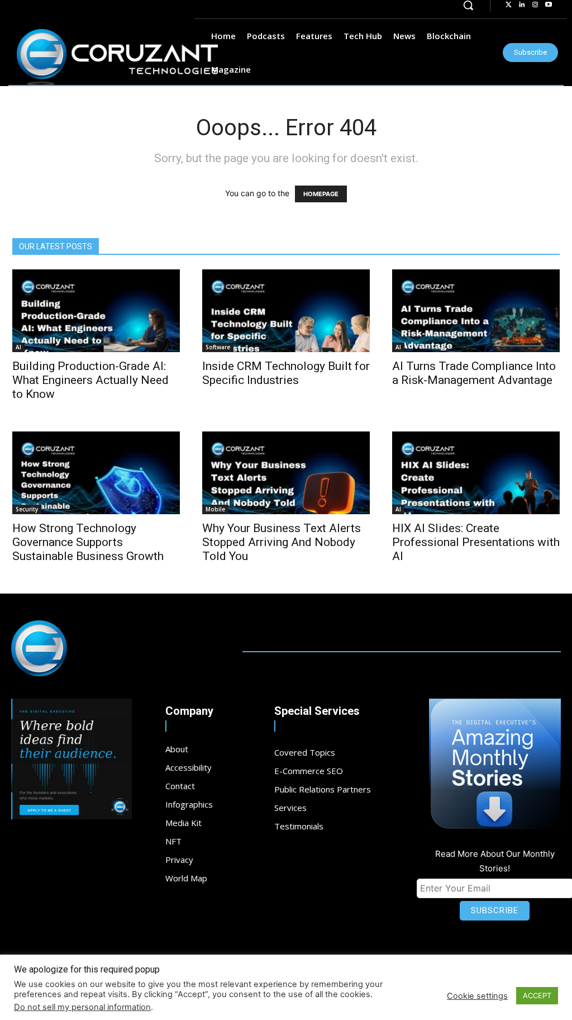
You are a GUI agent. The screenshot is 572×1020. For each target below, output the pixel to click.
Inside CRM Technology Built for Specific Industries (286, 373)
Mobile (215, 509)
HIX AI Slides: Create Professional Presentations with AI (476, 542)
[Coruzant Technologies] (117, 57)
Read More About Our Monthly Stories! (495, 861)
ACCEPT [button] (537, 995)
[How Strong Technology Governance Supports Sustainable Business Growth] (96, 472)
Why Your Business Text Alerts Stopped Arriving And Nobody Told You (281, 542)
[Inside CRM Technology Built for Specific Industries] (286, 310)
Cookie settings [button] (477, 996)
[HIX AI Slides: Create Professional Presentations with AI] (476, 472)
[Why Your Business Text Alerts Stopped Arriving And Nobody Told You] (286, 472)
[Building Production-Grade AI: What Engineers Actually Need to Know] (96, 310)
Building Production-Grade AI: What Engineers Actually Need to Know (90, 380)
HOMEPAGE (321, 194)
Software (218, 347)
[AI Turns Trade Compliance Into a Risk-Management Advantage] (476, 310)
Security (27, 509)
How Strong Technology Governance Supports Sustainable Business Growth (88, 542)
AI (18, 347)
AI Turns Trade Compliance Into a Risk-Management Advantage (474, 373)
